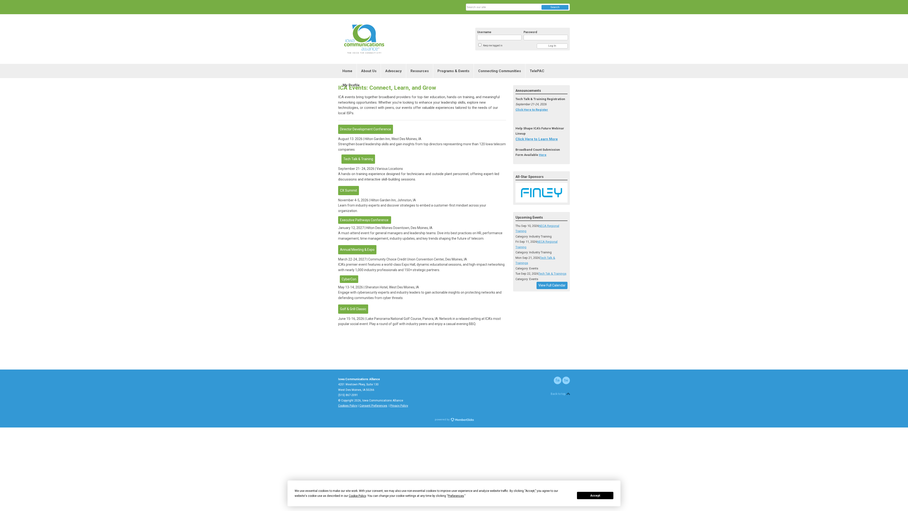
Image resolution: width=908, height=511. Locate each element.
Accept (595, 495)
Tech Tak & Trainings (552, 273)
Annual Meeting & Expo (357, 249)
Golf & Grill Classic (353, 309)
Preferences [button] (456, 496)
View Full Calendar (552, 285)
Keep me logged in (492, 45)
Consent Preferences (373, 405)
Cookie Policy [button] (357, 496)
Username (484, 32)
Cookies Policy (347, 405)
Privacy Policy (399, 405)
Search (554, 7)
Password (530, 32)
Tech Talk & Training (358, 159)
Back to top (558, 394)
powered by (442, 419)
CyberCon (349, 279)
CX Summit (348, 190)
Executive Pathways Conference (364, 220)
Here (542, 155)
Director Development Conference (365, 129)
